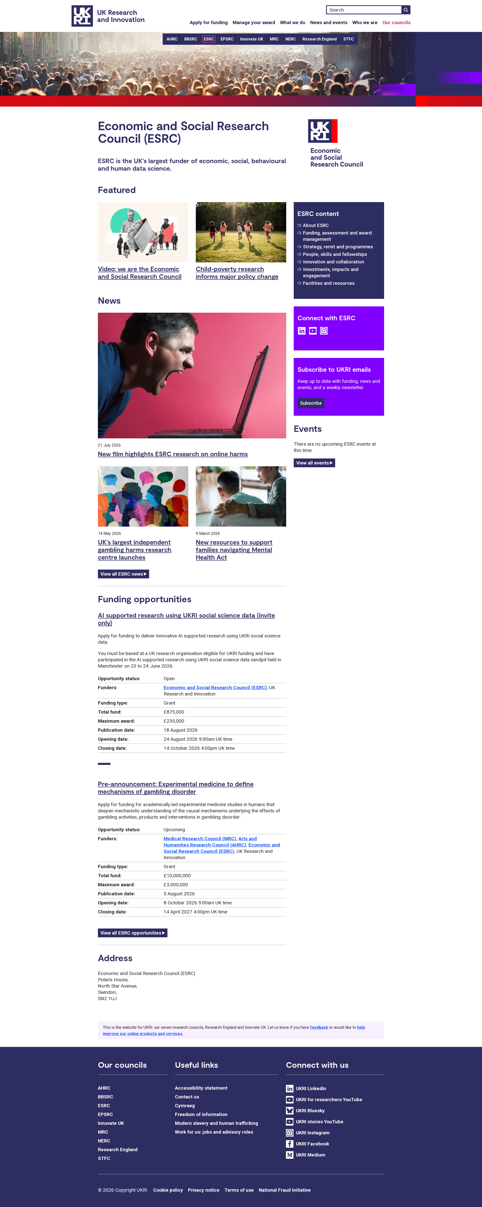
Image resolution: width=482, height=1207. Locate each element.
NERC (290, 39)
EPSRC (227, 39)
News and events (328, 22)
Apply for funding (209, 22)
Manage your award (254, 22)
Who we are (365, 22)
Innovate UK (251, 39)
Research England (320, 39)
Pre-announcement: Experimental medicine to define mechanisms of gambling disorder (176, 787)
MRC (274, 39)
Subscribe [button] (311, 403)
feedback (319, 1027)
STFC (348, 39)
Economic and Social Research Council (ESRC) (215, 687)
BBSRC (190, 39)
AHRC (172, 39)
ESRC (209, 39)
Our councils (396, 22)
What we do (292, 22)
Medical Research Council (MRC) (200, 839)
